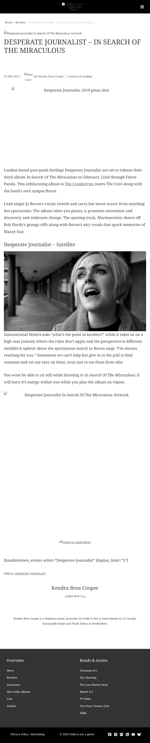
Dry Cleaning (88, 677)
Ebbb (83, 713)
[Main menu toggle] (142, 7)
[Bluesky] (139, 734)
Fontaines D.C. (89, 670)
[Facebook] (110, 734)
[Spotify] (121, 734)
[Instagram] (115, 734)
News (10, 670)
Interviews (13, 685)
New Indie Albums (18, 692)
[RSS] (127, 734)
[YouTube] (133, 734)
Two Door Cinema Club (94, 706)
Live (9, 699)
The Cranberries (79, 183)
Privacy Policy (20, 734)
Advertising (37, 734)
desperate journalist (30, 573)
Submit (11, 706)
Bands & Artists (94, 660)
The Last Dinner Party (94, 685)
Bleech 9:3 (86, 692)
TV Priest (85, 699)
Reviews (12, 677)
